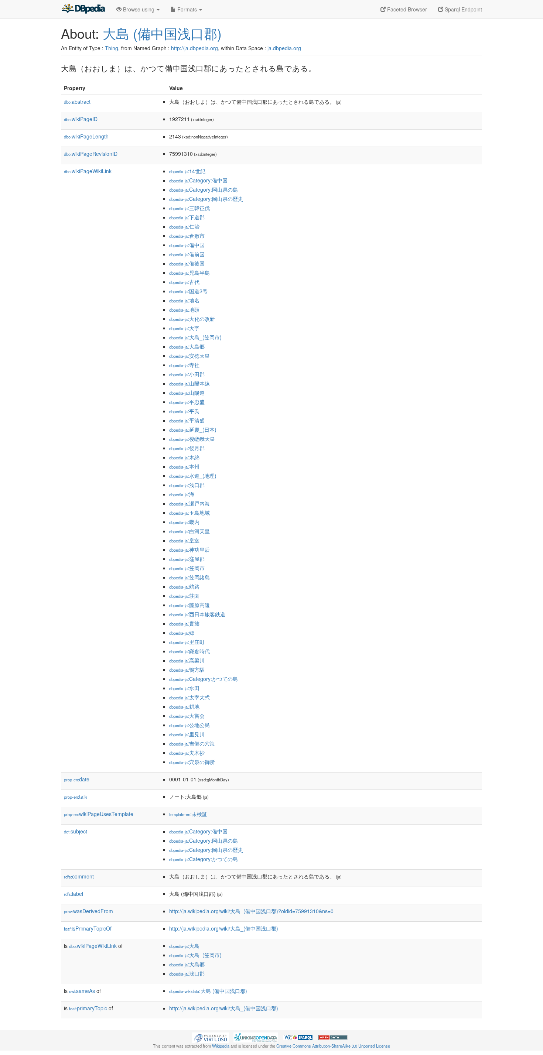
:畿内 (184, 521)
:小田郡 (187, 374)
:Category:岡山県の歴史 (206, 198)
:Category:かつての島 (203, 678)
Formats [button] (187, 9)
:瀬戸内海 (189, 503)
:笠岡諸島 (189, 577)
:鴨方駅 (187, 669)
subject (75, 831)
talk (75, 796)
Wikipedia (220, 1046)
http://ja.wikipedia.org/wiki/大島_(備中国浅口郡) (223, 928)
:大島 (184, 945)
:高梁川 (187, 660)
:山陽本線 (189, 383)
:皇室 (184, 540)
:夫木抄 (187, 752)
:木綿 (184, 457)
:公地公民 (189, 725)
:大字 (184, 328)
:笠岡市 (187, 568)
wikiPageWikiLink (88, 171)
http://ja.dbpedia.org (194, 48)
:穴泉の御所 (192, 761)
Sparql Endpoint (462, 9)
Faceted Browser (406, 9)
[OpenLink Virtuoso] (210, 1037)
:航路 (184, 586)
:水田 (184, 688)
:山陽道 (187, 392)
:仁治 (184, 226)
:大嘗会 (187, 715)
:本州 (184, 466)
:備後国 (187, 263)
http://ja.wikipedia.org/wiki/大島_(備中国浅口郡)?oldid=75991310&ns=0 (251, 911)
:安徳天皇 (189, 355)
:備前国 (187, 254)
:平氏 (184, 411)
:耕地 (184, 706)
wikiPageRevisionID (90, 153)
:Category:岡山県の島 (203, 189)
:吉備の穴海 (192, 743)
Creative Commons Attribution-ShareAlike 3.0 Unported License (333, 1046)
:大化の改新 (192, 318)
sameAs (82, 990)
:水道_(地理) (192, 475)
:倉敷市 (187, 235)
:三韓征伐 (189, 208)
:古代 (184, 281)
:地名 (184, 300)
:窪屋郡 (187, 558)
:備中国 (187, 245)
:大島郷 (187, 346)
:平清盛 (187, 420)
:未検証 (188, 814)
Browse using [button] (139, 9)
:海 (181, 494)
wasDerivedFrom (88, 911)
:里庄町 (187, 641)
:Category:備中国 (198, 180)
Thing (111, 48)
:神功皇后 (189, 549)
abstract (77, 101)
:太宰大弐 (189, 697)
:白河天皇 (189, 531)
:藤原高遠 (189, 605)
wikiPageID (81, 119)
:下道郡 (187, 217)
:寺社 (184, 365)
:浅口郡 (187, 485)
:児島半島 (189, 272)
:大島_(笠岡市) (195, 337)
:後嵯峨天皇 (192, 438)
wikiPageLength (86, 136)
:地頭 (184, 309)
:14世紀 (187, 171)
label (73, 893)
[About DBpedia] (83, 9)
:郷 (181, 632)
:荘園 (184, 595)
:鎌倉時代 (189, 651)
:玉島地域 (189, 512)
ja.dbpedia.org (284, 48)
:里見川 (187, 734)
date (76, 779)
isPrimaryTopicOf (88, 928)
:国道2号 (188, 291)
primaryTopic (88, 1008)
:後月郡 (187, 448)
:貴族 (184, 623)
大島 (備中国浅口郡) (162, 33)
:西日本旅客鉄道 (197, 614)
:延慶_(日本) (192, 429)
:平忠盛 (187, 401)
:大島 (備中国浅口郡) (208, 990)
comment (79, 876)
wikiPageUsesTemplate (98, 814)
